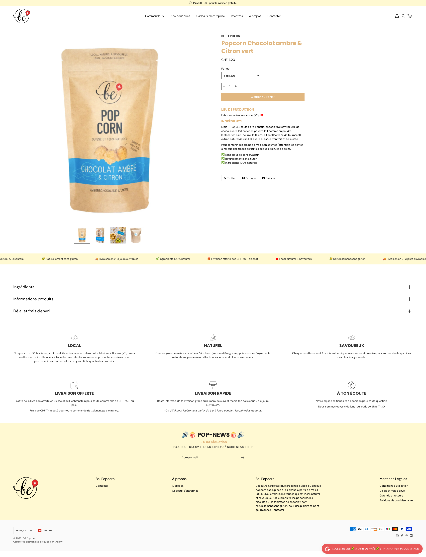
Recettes (237, 16)
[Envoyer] (242, 457)
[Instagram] (397, 535)
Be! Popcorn (29, 538)
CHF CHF (47, 530)
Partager (251, 177)
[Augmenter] (235, 86)
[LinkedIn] (411, 535)
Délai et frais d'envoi (31, 311)
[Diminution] (223, 86)
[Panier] (410, 16)
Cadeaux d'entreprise (210, 16)
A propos (178, 485)
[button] (403, 16)
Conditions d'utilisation (394, 485)
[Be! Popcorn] (21, 16)
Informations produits (33, 299)
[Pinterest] (406, 535)
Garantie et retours (391, 495)
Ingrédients (23, 287)
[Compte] (397, 16)
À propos (255, 16)
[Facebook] (401, 535)
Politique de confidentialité (396, 500)
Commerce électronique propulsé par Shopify (38, 541)
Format (225, 68)
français (21, 530)
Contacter (274, 16)
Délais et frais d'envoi (393, 490)
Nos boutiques (180, 16)
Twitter (231, 177)
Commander (153, 16)
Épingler (271, 177)
